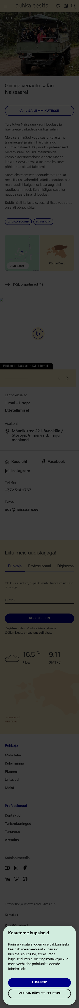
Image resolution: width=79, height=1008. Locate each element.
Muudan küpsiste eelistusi (39, 993)
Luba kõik (39, 982)
